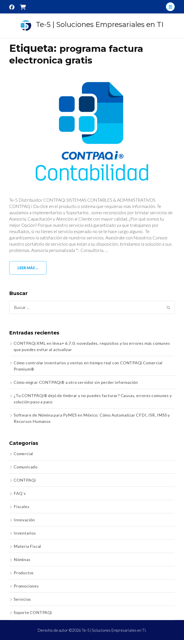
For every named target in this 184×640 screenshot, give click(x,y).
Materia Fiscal (27, 546)
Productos (24, 572)
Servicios (22, 599)
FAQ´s (20, 493)
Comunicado (25, 466)
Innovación (24, 519)
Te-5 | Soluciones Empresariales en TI (100, 24)
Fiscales (21, 506)
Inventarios (25, 533)
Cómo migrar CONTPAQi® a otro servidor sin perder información (76, 382)
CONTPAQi (25, 480)
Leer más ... (28, 268)
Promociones (26, 585)
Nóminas (22, 559)
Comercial (23, 453)
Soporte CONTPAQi (33, 612)
